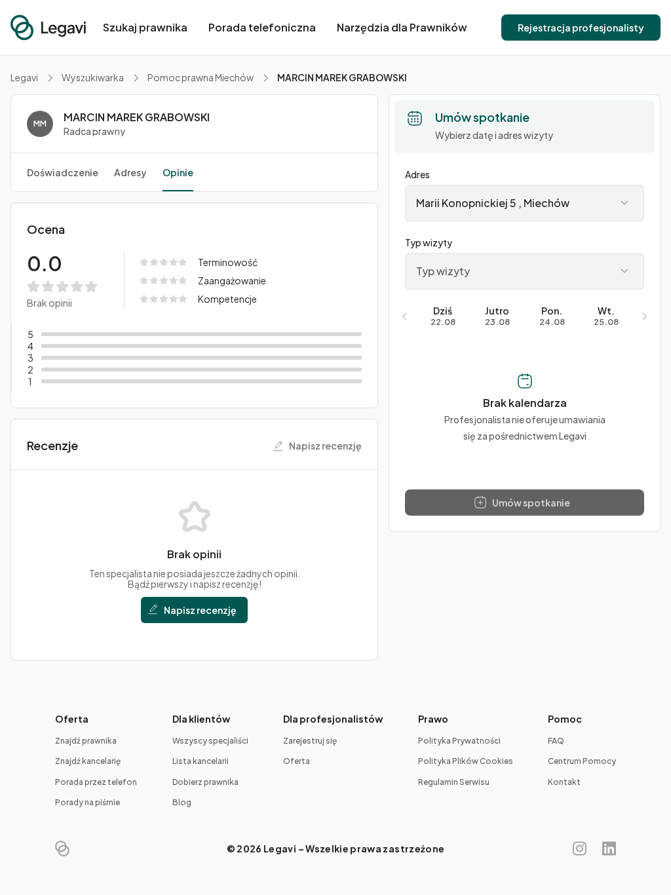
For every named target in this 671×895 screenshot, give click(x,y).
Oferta (296, 761)
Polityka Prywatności (459, 741)
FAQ (556, 741)
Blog (181, 802)
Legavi (24, 77)
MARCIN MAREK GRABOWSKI (137, 117)
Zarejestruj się (310, 741)
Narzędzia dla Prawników (402, 27)
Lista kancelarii (200, 761)
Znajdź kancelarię (88, 761)
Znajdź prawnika (86, 741)
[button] (581, 27)
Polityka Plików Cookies (465, 761)
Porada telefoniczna (262, 27)
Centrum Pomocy (582, 761)
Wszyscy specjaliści (210, 741)
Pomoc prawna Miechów (200, 77)
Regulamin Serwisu (453, 782)
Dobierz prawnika (205, 782)
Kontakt (564, 782)
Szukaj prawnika (145, 27)
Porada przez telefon (96, 782)
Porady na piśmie (87, 802)
